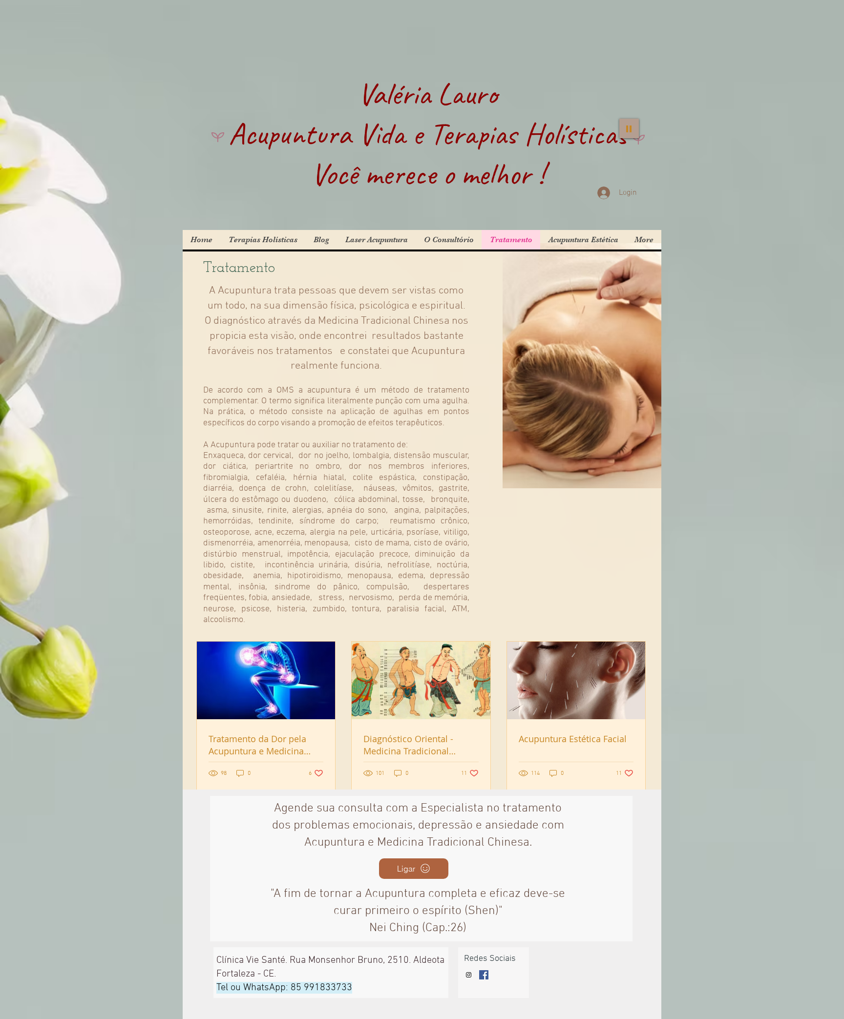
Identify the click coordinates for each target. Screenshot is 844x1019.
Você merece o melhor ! (427, 173)
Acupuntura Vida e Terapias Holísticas (428, 133)
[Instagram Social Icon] (468, 974)
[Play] (629, 128)
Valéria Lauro (427, 93)
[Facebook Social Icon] (483, 974)
